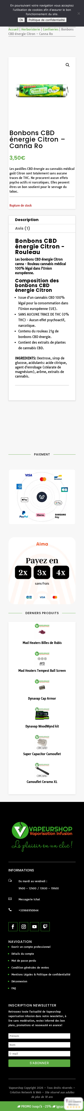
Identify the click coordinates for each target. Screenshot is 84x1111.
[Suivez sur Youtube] (34, 926)
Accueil (13, 29)
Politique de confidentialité (47, 20)
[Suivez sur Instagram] (23, 926)
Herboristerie (30, 29)
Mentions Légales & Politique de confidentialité (40, 974)
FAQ (13, 988)
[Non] (78, 13)
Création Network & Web (25, 1092)
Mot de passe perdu (23, 960)
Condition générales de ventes (30, 967)
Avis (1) (22, 228)
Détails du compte (22, 953)
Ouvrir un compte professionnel (30, 946)
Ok (21, 20)
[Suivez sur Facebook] (12, 926)
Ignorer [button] (61, 1106)
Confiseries (50, 29)
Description (27, 219)
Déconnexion (19, 981)
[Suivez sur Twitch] (45, 926)
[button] (68, 65)
